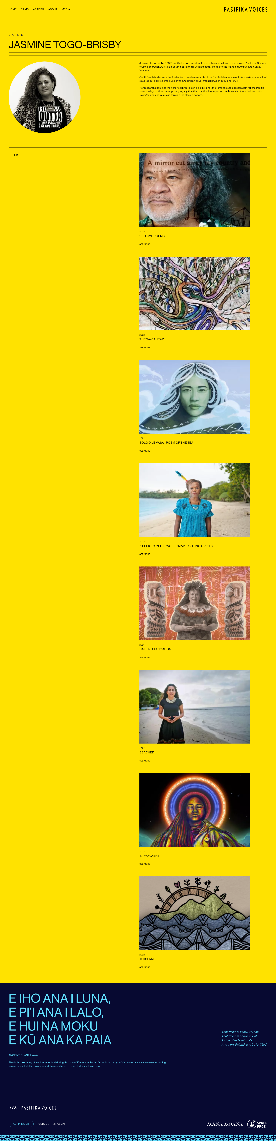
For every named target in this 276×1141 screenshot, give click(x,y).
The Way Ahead (151, 339)
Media (66, 9)
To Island (147, 959)
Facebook (43, 1123)
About (52, 9)
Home (13, 9)
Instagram (58, 1123)
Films (25, 9)
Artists (38, 9)
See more (144, 244)
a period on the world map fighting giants (176, 546)
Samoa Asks (149, 856)
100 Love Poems (152, 236)
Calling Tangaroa (155, 649)
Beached (146, 752)
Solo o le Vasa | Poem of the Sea (166, 443)
